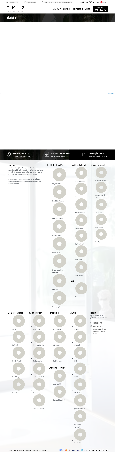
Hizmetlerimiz (77, 9)
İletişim (87, 9)
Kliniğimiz (66, 9)
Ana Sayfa (57, 9)
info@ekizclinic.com (31, 2)
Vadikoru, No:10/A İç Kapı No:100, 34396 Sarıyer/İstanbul (58, 2)
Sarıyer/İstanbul (96, 153)
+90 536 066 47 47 (13, 2)
